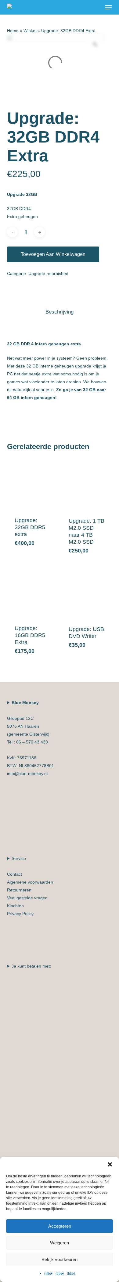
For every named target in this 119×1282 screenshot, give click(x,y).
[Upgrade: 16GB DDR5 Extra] (33, 592)
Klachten (15, 905)
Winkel (29, 30)
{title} (48, 1273)
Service (30, 886)
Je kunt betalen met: (31, 966)
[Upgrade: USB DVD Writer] (87, 592)
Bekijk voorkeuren (59, 1259)
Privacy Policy (20, 913)
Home (13, 30)
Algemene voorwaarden (30, 882)
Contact (14, 874)
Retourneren (19, 890)
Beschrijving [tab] (59, 312)
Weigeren (59, 1242)
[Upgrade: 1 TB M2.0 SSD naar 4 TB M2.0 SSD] (87, 484)
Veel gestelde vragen (27, 897)
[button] (108, 7)
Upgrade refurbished (48, 273)
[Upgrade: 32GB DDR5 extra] (33, 483)
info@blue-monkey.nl (27, 773)
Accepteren (59, 1226)
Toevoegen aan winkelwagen (53, 254)
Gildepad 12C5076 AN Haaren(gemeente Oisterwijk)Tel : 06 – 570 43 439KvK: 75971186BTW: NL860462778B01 (30, 738)
